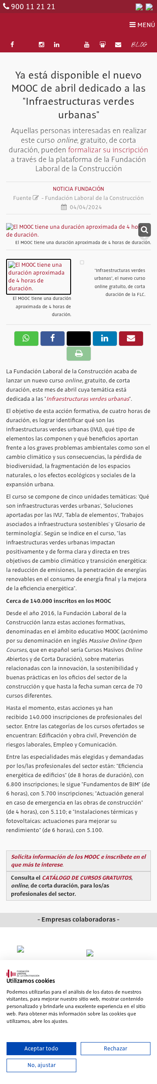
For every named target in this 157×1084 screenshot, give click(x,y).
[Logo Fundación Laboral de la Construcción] (45, 26)
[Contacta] (118, 45)
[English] (149, 6)
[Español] (139, 6)
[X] (27, 45)
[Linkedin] (57, 45)
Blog (139, 45)
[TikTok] (72, 45)
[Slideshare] (102, 45)
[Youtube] (87, 45)
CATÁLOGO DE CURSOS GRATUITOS (86, 877)
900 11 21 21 (33, 7)
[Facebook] (12, 45)
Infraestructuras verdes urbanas (87, 399)
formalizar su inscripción (108, 150)
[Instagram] (42, 45)
